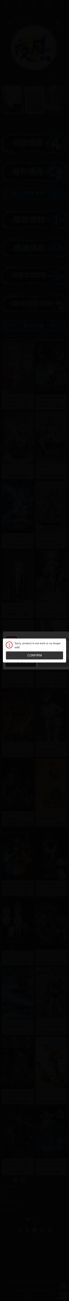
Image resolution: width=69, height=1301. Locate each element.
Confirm (34, 655)
